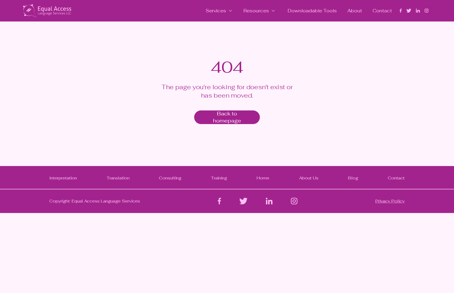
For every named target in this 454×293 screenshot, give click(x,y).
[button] (219, 10)
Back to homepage (227, 117)
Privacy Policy (390, 201)
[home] (47, 10)
